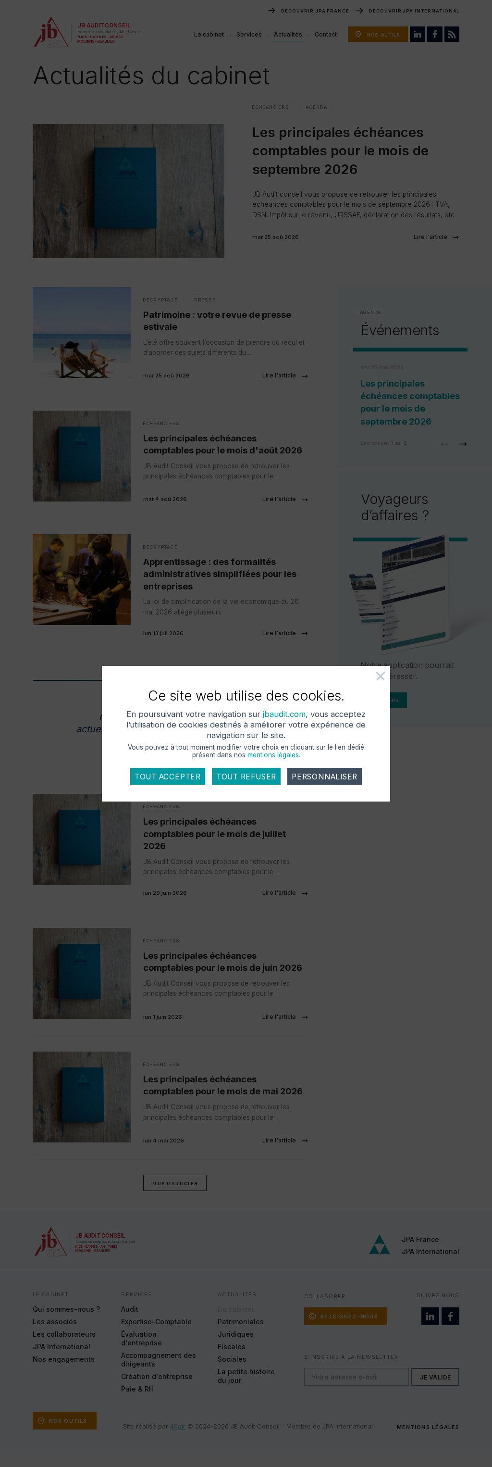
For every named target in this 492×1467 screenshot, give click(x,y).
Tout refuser (246, 776)
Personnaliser (324, 776)
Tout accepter (168, 776)
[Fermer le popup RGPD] (370, 680)
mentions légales (273, 755)
